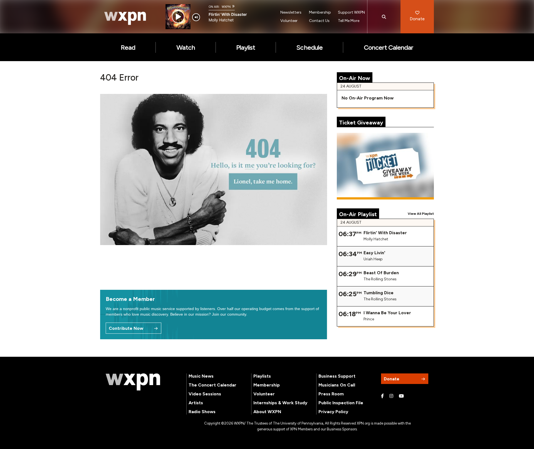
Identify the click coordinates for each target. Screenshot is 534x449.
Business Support (336, 376)
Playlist (245, 47)
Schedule (309, 47)
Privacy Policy (333, 411)
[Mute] (196, 17)
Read (128, 47)
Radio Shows (202, 411)
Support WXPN (351, 12)
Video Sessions (205, 393)
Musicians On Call (336, 385)
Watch (185, 47)
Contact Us (319, 20)
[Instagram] (391, 396)
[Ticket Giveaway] (385, 166)
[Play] (178, 17)
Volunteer (289, 20)
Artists (196, 402)
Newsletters (290, 12)
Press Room (331, 393)
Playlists (262, 376)
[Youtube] (401, 396)
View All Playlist (421, 214)
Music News (201, 376)
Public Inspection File (340, 402)
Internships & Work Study (280, 402)
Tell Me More (348, 20)
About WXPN (267, 411)
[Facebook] (382, 396)
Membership (320, 12)
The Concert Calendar (212, 385)
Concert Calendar (389, 47)
